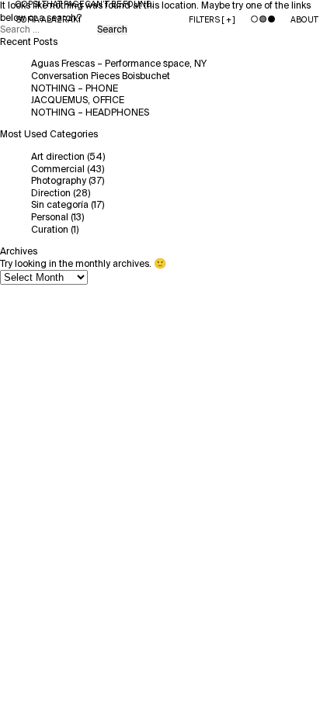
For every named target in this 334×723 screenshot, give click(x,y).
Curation (49, 230)
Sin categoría (60, 205)
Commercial (58, 169)
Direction (51, 194)
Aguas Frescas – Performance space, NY (119, 64)
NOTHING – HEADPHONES (90, 113)
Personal (49, 218)
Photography (58, 181)
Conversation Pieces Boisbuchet (100, 76)
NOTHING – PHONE (74, 89)
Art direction (58, 157)
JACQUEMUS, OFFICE (77, 100)
